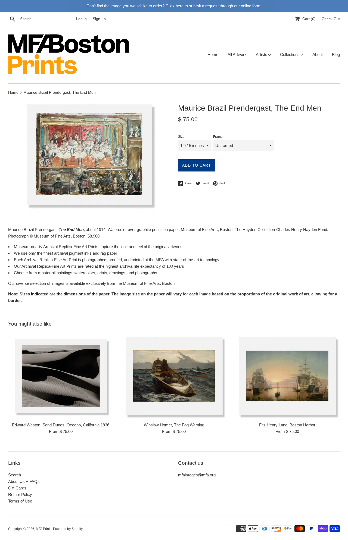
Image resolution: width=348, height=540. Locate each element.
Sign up (99, 19)
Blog (336, 54)
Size (181, 137)
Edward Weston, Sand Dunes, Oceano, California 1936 (60, 425)
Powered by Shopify (68, 529)
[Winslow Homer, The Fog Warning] (174, 376)
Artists (262, 54)
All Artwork (237, 54)
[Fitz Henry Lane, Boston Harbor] (287, 376)
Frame (218, 137)
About (317, 54)
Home (212, 54)
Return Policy (20, 494)
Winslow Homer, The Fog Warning (174, 425)
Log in (81, 19)
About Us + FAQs (24, 481)
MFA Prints (43, 529)
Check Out (331, 19)
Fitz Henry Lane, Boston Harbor (287, 425)
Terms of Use (20, 501)
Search (14, 475)
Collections (290, 54)
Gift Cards (17, 488)
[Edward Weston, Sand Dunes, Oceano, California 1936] (60, 376)
